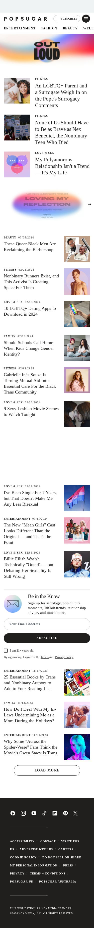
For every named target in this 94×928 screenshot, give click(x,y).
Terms (45, 657)
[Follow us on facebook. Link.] (13, 814)
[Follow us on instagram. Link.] (23, 814)
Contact (48, 841)
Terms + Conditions (47, 873)
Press (68, 865)
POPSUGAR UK (22, 881)
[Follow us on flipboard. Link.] (55, 814)
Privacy (17, 873)
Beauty (70, 28)
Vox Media (26, 913)
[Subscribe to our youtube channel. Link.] (34, 814)
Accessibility (22, 841)
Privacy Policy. (64, 657)
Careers (65, 849)
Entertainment (20, 28)
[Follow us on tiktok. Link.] (44, 814)
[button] (86, 19)
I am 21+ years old (22, 650)
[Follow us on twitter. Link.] (75, 814)
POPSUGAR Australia (57, 881)
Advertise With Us (36, 849)
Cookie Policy (23, 857)
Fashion (49, 28)
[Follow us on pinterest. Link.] (65, 814)
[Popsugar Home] (26, 18)
